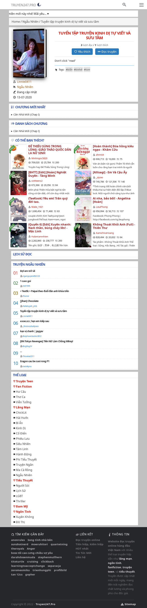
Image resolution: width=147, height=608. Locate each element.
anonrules (18, 540)
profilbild (60, 570)
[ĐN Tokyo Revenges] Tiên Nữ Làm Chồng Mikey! (46, 341)
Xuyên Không (25, 517)
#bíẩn (69, 69)
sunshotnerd (19, 544)
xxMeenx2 (36, 180)
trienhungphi (42, 570)
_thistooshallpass (31, 326)
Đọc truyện (109, 52)
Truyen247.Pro (23, 5)
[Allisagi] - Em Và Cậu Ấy (110, 172)
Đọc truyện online (88, 540)
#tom (87, 69)
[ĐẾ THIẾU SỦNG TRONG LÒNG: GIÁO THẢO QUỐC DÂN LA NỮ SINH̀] (18, 157)
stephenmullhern (50, 557)
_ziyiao (99, 177)
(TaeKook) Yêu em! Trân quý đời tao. (48, 200)
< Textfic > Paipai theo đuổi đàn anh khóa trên (44, 291)
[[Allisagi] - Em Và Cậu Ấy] (83, 183)
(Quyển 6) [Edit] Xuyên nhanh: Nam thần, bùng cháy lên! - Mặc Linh (49, 227)
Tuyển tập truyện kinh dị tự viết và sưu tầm (43, 311)
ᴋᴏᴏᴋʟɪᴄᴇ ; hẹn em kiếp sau (34, 321)
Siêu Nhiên (23, 444)
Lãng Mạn (23, 407)
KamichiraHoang (105, 232)
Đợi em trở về (27, 271)
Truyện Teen (24, 381)
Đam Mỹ (22, 506)
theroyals (17, 548)
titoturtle (17, 561)
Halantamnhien (39, 236)
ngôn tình (114, 563)
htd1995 (26, 285)
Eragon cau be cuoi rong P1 (34, 361)
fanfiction (114, 567)
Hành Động (24, 454)
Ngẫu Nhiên (25, 87)
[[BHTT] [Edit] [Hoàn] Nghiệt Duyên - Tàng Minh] (18, 183)
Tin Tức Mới (83, 553)
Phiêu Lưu (23, 439)
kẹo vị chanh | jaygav (31, 331)
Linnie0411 (24, 82)
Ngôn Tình (23, 512)
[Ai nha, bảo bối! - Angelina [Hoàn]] (83, 209)
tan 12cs (16, 574)
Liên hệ (81, 557)
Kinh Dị (21, 428)
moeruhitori (39, 544)
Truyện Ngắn (24, 465)
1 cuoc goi (25, 281)
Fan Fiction (24, 386)
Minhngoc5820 (39, 158)
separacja (54, 566)
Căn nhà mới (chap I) (26, 114)
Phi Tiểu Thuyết (26, 459)
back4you (27, 366)
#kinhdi (78, 69)
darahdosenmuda (23, 557)
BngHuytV (27, 346)
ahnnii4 (100, 154)
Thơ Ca (20, 397)
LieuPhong (102, 206)
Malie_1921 (37, 206)
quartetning (59, 544)
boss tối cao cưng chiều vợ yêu (32, 553)
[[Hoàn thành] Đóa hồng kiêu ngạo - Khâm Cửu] (83, 157)
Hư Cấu (21, 392)
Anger (31, 548)
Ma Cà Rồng (24, 470)
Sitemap (130, 604)
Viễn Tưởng (23, 402)
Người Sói (22, 486)
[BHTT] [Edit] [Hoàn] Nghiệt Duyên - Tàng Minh (47, 174)
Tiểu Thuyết (24, 480)
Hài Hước (22, 418)
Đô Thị (20, 522)
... (21, 351)
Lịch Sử (21, 491)
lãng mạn (125, 558)
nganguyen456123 (31, 276)
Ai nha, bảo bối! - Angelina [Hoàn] (112, 200)
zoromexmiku (20, 570)
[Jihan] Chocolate (29, 301)
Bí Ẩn (19, 423)
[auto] (39, 4)
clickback (47, 561)
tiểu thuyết (127, 571)
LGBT (19, 496)
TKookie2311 (28, 356)
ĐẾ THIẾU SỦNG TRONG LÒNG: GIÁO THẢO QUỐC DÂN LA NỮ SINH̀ (49, 149)
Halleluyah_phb (30, 306)
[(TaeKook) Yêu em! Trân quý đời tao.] (18, 209)
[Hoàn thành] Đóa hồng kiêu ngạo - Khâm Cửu (113, 148)
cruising (32, 561)
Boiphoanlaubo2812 (32, 336)
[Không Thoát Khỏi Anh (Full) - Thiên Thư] (83, 235)
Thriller (21, 501)
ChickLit (21, 413)
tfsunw (26, 296)
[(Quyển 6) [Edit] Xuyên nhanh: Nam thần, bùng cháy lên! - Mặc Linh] (18, 235)
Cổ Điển (21, 433)
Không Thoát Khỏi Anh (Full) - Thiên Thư (114, 226)
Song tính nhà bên (40, 540)
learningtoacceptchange (28, 566)
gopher (30, 574)
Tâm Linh (22, 449)
